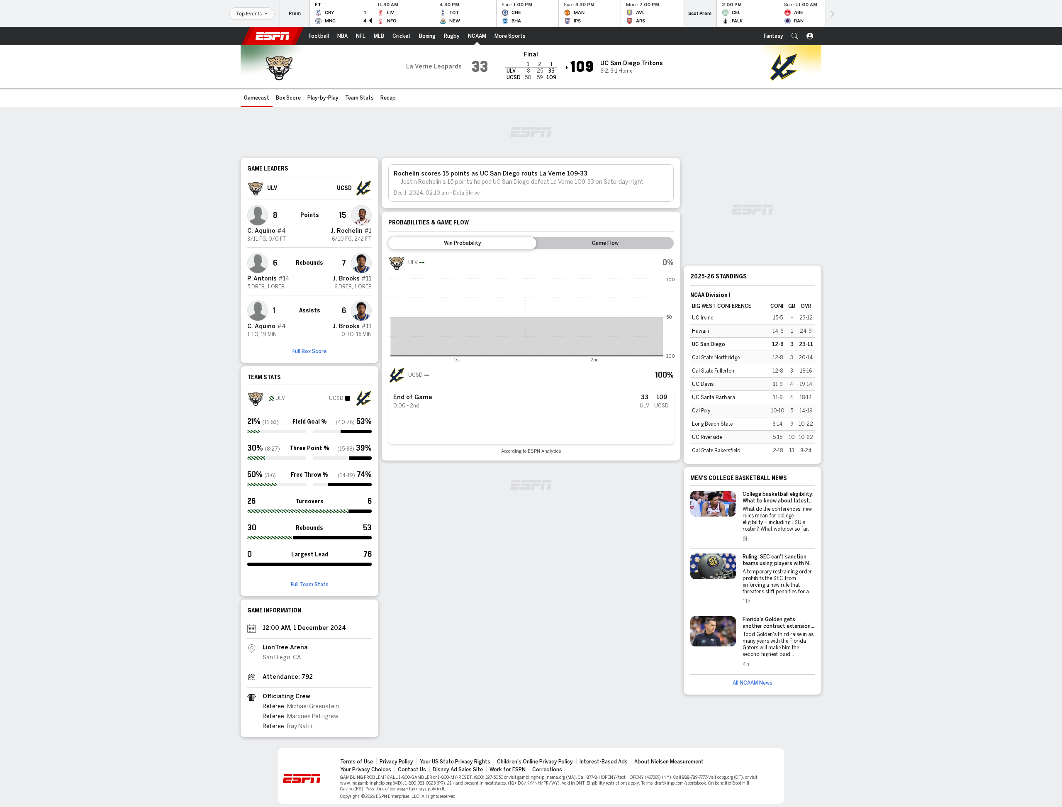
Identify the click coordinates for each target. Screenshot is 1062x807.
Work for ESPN (508, 770)
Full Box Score (309, 351)
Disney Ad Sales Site (458, 770)
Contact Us (412, 770)
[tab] (462, 243)
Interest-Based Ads (604, 762)
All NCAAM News (752, 683)
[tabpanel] (531, 354)
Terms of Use (356, 762)
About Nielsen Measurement (669, 762)
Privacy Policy (396, 762)
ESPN (273, 36)
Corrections (547, 770)
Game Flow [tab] (605, 243)
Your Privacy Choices (365, 770)
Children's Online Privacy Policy (535, 762)
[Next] (832, 13)
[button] (795, 36)
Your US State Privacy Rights (455, 762)
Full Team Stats (310, 585)
